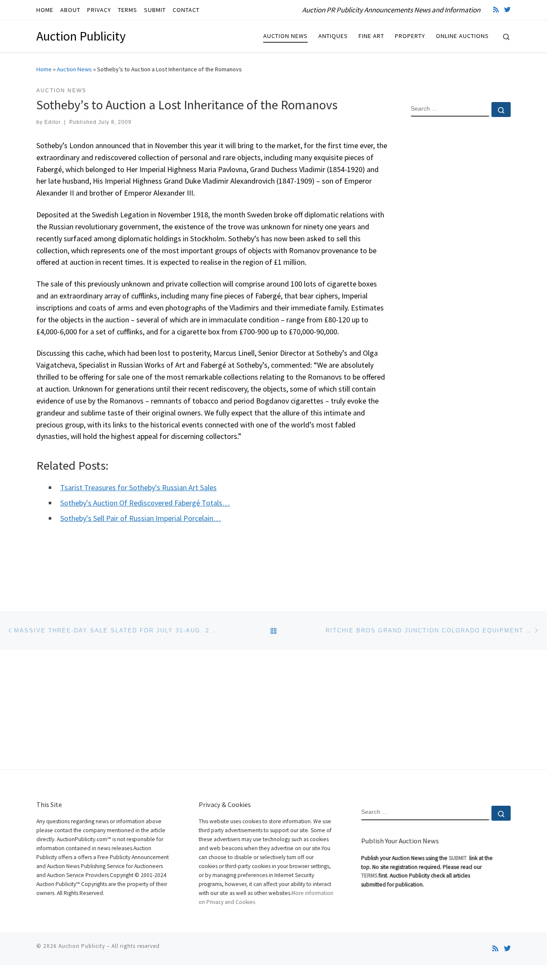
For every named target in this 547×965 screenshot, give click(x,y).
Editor (52, 122)
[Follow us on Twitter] (507, 10)
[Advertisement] (461, 262)
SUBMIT (458, 858)
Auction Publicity (82, 946)
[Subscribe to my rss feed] (496, 10)
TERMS (369, 875)
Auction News (74, 69)
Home (44, 69)
